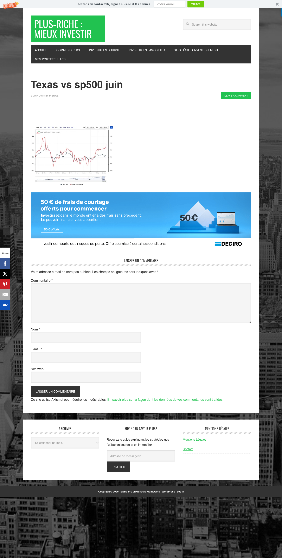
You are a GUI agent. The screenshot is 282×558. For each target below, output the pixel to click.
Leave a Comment (236, 95)
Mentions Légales (194, 439)
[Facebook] (5, 263)
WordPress (168, 491)
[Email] (5, 294)
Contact (188, 449)
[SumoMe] (5, 305)
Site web (37, 368)
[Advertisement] (106, 113)
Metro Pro (126, 491)
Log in (180, 491)
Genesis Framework (148, 491)
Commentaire (42, 280)
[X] (5, 274)
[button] (141, 4)
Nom (35, 329)
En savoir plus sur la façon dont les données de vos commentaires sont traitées (165, 399)
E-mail (36, 349)
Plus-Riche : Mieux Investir (63, 28)
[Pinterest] (5, 284)
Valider (195, 4)
